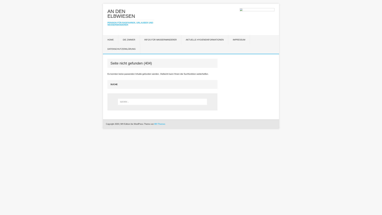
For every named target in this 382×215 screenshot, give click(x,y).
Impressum (239, 40)
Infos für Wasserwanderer (160, 40)
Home (110, 40)
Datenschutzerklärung (121, 49)
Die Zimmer (129, 40)
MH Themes (159, 124)
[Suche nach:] (162, 102)
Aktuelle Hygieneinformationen (205, 40)
